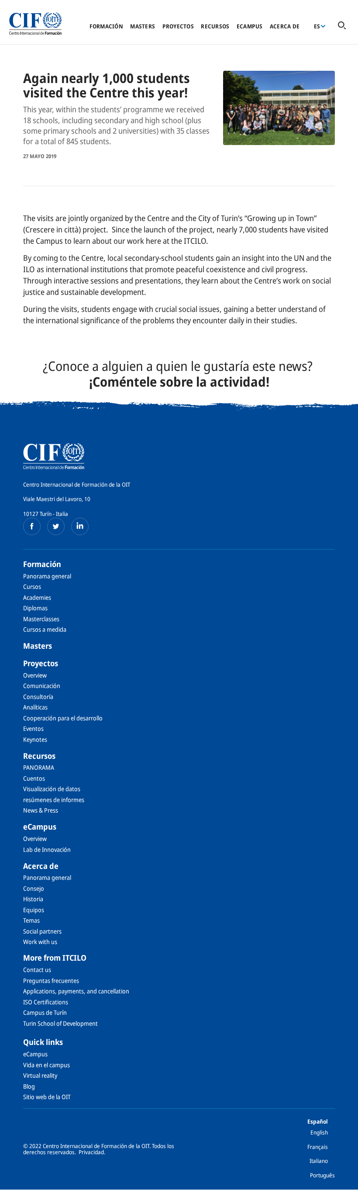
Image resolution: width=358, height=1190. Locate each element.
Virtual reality (40, 1075)
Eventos (33, 728)
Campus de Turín (45, 1012)
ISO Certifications (45, 1002)
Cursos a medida (44, 629)
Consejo (33, 888)
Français (317, 1147)
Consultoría (38, 696)
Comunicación (41, 685)
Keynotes (35, 739)
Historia (33, 899)
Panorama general (47, 576)
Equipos (33, 910)
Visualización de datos (51, 789)
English (319, 1132)
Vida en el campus (46, 1065)
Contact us (37, 969)
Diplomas (35, 608)
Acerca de (284, 26)
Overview (35, 675)
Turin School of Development (60, 1023)
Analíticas (35, 707)
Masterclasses (41, 619)
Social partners (42, 931)
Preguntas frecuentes (51, 980)
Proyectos (178, 26)
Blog (29, 1086)
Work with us (40, 941)
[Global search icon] (341, 26)
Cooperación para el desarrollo (63, 718)
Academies (37, 597)
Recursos (215, 26)
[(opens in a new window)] (32, 526)
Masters (142, 26)
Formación (106, 26)
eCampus (250, 26)
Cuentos (34, 778)
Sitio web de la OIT (47, 1097)
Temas (31, 920)
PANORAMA (38, 767)
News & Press (40, 810)
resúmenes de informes (53, 800)
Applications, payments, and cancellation (76, 991)
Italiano (319, 1161)
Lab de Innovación (47, 849)
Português (322, 1175)
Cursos (32, 586)
